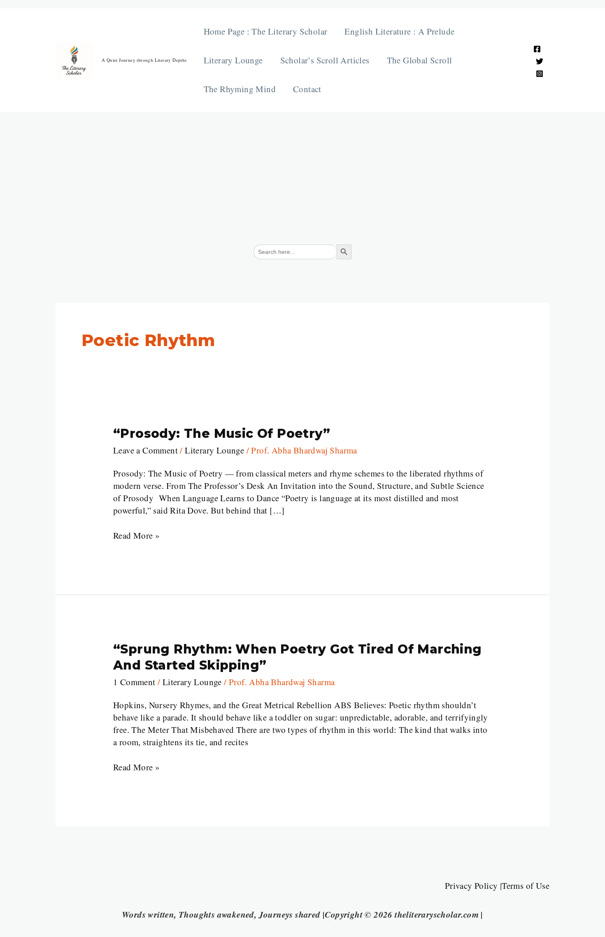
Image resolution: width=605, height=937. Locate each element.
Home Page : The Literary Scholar (266, 31)
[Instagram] (539, 73)
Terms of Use (525, 885)
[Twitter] (539, 61)
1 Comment (134, 682)
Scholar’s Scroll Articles (325, 60)
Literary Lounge (233, 60)
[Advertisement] (302, 173)
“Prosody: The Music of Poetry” (221, 433)
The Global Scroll (419, 60)
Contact (307, 89)
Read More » (136, 535)
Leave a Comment (145, 450)
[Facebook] (537, 49)
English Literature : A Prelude (399, 31)
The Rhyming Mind (240, 89)
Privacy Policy (471, 885)
